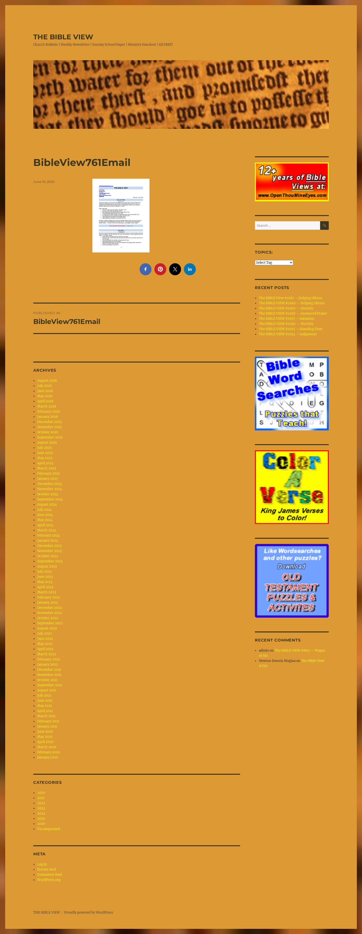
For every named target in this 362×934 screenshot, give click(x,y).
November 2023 (49, 551)
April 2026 (45, 401)
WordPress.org (49, 880)
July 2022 (44, 633)
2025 (41, 819)
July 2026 (44, 386)
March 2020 (46, 747)
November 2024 (49, 489)
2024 (41, 813)
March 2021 (46, 716)
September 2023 (50, 561)
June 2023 (45, 577)
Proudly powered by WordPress (88, 912)
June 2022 (45, 639)
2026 (41, 824)
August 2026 (47, 381)
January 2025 (47, 479)
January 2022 (47, 664)
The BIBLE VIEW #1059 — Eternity (286, 308)
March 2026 (46, 406)
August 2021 (46, 690)
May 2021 (44, 706)
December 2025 (49, 422)
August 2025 (47, 442)
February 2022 (48, 659)
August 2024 (47, 504)
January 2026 (47, 417)
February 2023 (48, 597)
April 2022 (45, 649)
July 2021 (44, 695)
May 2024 (44, 520)
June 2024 (45, 515)
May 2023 (44, 582)
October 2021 (47, 680)
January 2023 (47, 602)
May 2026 (45, 396)
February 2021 (48, 721)
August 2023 (47, 566)
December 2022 (49, 608)
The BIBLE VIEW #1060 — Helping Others (292, 303)
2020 (41, 793)
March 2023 (46, 592)
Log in (42, 864)
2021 (41, 798)
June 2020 (45, 732)
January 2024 (47, 541)
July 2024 (44, 510)
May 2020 (44, 737)
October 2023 (47, 556)
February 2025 (48, 473)
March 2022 (46, 654)
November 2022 (49, 613)
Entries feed (46, 869)
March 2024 (46, 530)
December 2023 (49, 546)
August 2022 (47, 628)
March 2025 (46, 468)
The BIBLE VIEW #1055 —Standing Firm (290, 329)
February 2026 (48, 411)
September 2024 (50, 499)
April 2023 (45, 587)
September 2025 (50, 437)
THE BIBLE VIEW (63, 37)
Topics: (264, 252)
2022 (41, 803)
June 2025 (45, 453)
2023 (41, 808)
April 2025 (45, 463)
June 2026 (45, 391)
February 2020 (48, 752)
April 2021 (45, 711)
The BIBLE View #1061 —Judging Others (290, 298)
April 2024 (45, 525)
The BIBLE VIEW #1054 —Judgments (288, 334)
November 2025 (49, 427)
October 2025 (47, 432)
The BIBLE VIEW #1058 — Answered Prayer (293, 313)
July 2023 (44, 571)
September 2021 (49, 685)
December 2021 (49, 670)
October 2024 (47, 494)
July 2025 (44, 448)
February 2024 (48, 535)
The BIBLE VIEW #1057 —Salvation (286, 319)
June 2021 (44, 701)
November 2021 (49, 675)
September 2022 (50, 623)
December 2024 (49, 484)
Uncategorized (48, 829)
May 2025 (44, 458)
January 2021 (47, 726)
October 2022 (47, 618)
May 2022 (44, 644)
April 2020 (45, 742)
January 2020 (47, 757)
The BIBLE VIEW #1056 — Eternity (286, 324)
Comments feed (49, 875)
